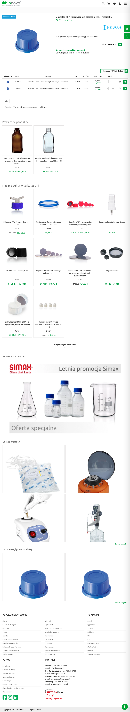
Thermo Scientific (93, 654)
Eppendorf (91, 625)
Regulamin (6, 666)
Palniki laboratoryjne (52, 650)
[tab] (6, 101)
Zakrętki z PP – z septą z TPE (17, 271)
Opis (6, 101)
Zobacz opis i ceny (108, 44)
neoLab (90, 650)
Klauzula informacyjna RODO (13, 688)
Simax (48, 228)
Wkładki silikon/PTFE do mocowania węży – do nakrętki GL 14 (48, 324)
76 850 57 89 (71, 671)
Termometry (49, 647)
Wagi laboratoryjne (52, 632)
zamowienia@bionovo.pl (60, 679)
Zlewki (5, 632)
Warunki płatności (9, 673)
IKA (88, 636)
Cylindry (5, 636)
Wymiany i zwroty (9, 677)
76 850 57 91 (63, 682)
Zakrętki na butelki (111, 271)
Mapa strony (7, 692)
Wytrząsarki (49, 625)
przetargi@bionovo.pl (59, 684)
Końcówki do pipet (9, 625)
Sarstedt (90, 628)
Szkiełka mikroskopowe (11, 650)
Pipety (5, 621)
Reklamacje (7, 681)
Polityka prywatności (10, 684)
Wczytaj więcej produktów (65, 345)
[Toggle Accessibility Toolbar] (124, 706)
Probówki (6, 628)
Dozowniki (49, 639)
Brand (89, 621)
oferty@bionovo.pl (58, 674)
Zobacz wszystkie (121, 544)
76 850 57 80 (62, 666)
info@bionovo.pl (57, 668)
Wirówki (48, 621)
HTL (88, 639)
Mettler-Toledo (92, 647)
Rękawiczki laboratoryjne (12, 647)
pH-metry (48, 643)
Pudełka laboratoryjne (10, 643)
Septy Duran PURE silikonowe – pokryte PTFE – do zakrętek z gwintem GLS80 (80, 273)
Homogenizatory (51, 654)
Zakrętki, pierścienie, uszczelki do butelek (72, 53)
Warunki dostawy (9, 670)
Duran (17, 167)
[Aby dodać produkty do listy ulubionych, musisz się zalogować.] (119, 82)
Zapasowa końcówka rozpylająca (112, 222)
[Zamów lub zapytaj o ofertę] (125, 82)
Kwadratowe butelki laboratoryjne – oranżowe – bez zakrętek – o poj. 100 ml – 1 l (17, 161)
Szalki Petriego (8, 654)
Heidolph (90, 632)
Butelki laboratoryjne (10, 639)
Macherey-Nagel (93, 643)
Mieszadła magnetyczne (53, 628)
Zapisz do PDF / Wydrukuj (112, 71)
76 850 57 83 (71, 676)
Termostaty (49, 636)
